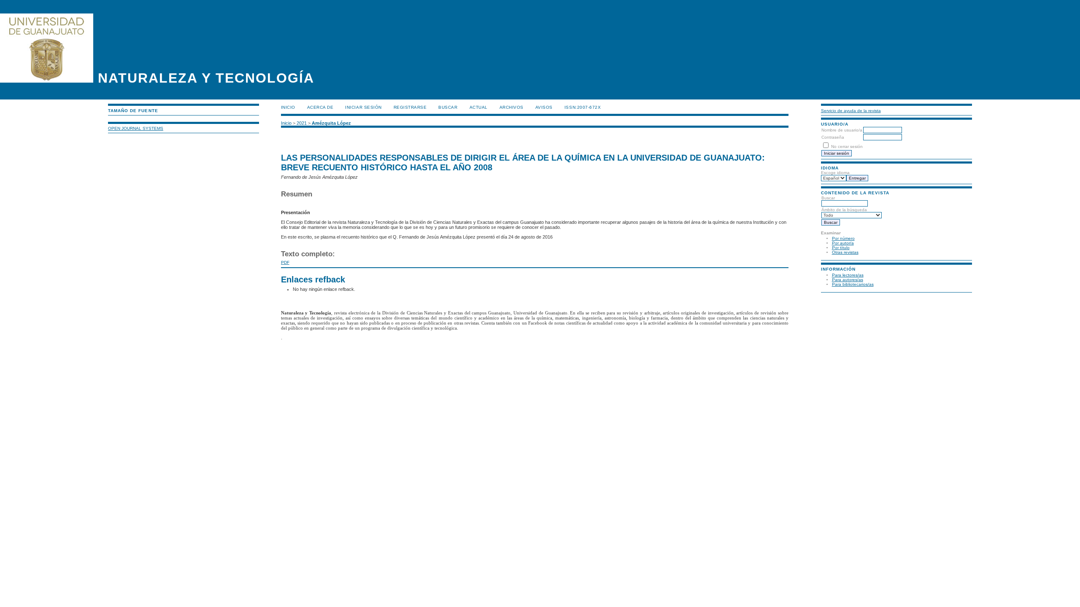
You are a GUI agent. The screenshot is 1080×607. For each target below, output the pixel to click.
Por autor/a (843, 243)
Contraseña (832, 137)
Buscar (447, 107)
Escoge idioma (835, 172)
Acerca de (320, 107)
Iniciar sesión (363, 107)
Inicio (288, 107)
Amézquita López (331, 123)
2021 (302, 123)
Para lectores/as (848, 275)
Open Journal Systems (135, 128)
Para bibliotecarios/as (853, 284)
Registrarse (410, 107)
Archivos (512, 107)
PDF (285, 262)
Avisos (544, 107)
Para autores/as (847, 279)
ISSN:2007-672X (582, 107)
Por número (843, 238)
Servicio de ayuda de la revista (851, 110)
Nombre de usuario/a (841, 130)
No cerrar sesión (847, 146)
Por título (841, 247)
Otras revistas (845, 252)
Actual (479, 107)
